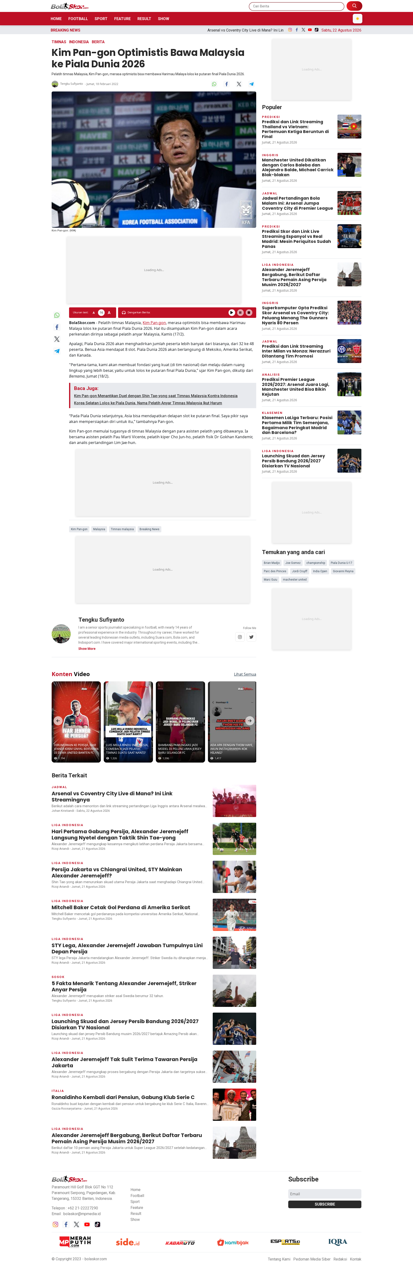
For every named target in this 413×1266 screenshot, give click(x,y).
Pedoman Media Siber (312, 1259)
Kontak (355, 1259)
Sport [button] (135, 1201)
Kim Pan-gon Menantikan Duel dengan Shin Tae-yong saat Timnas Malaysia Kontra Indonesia (156, 396)
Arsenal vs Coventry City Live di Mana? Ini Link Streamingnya (173, 30)
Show (163, 18)
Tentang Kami (279, 1259)
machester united (295, 579)
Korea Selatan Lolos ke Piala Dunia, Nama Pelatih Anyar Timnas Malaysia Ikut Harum (148, 403)
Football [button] (137, 1195)
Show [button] (135, 1219)
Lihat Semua (245, 674)
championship (315, 563)
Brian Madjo (272, 563)
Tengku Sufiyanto (71, 84)
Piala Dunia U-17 (341, 563)
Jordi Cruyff (299, 571)
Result (144, 18)
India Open (320, 571)
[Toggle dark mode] (357, 18)
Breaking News (149, 529)
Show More (87, 648)
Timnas (59, 42)
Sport (101, 18)
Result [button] (135, 1213)
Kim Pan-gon (154, 322)
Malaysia (99, 529)
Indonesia (79, 42)
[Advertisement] (154, 270)
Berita (98, 42)
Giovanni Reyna (343, 571)
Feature (122, 18)
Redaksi (340, 1259)
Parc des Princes (275, 571)
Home (56, 18)
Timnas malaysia (122, 529)
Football (78, 18)
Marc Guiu (270, 579)
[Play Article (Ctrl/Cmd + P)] (231, 312)
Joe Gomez (293, 563)
